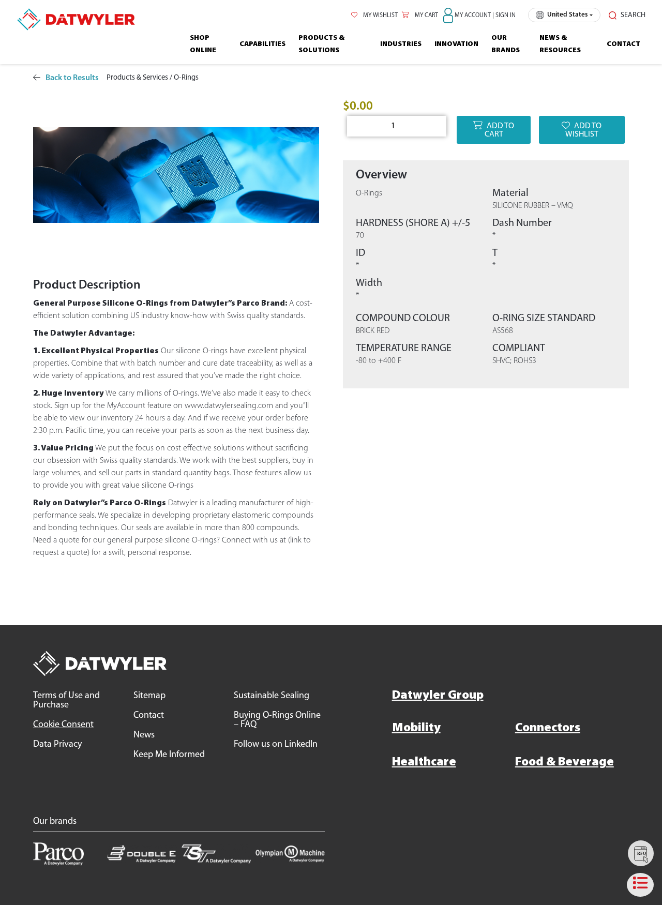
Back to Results (72, 78)
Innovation (456, 44)
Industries (401, 44)
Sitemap (149, 696)
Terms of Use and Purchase (66, 700)
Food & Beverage (564, 762)
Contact (623, 44)
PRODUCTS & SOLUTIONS (321, 44)
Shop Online (203, 44)
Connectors (547, 728)
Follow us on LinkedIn (276, 744)
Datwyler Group (438, 695)
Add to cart (500, 130)
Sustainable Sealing (271, 696)
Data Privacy (57, 744)
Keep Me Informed (169, 755)
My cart (425, 15)
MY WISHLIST (380, 15)
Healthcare (424, 762)
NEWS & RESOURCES (560, 44)
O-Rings (186, 78)
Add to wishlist (583, 130)
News (144, 735)
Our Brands (505, 44)
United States (567, 14)
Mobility (416, 728)
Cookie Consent (63, 725)
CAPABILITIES (262, 44)
